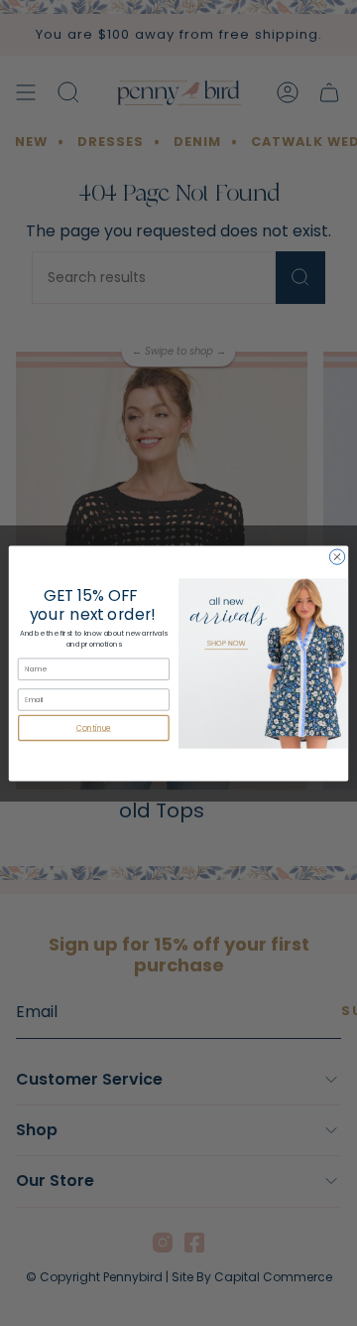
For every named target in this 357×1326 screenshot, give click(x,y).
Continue (94, 727)
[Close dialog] (336, 555)
